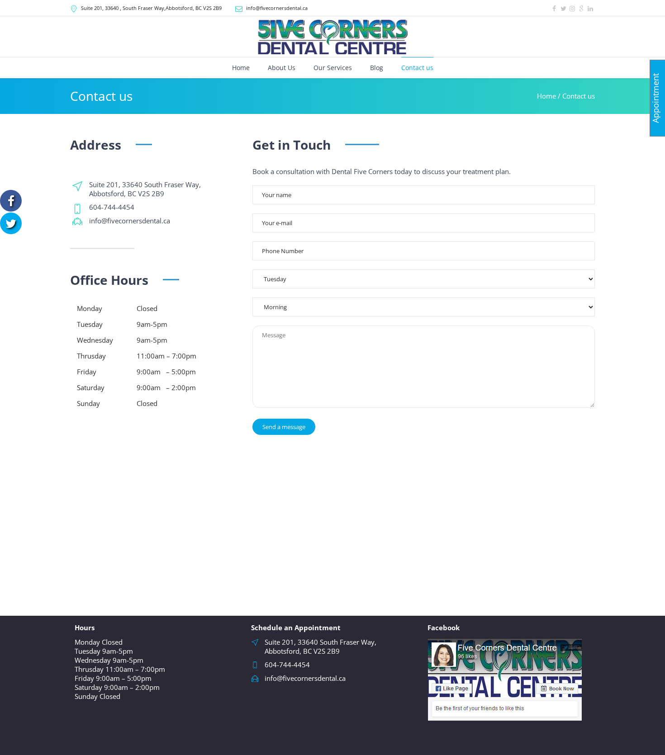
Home (546, 95)
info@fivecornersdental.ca (277, 8)
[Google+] (581, 8)
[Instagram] (572, 8)
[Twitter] (563, 8)
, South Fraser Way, (151, 8)
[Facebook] (554, 8)
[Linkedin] (590, 8)
